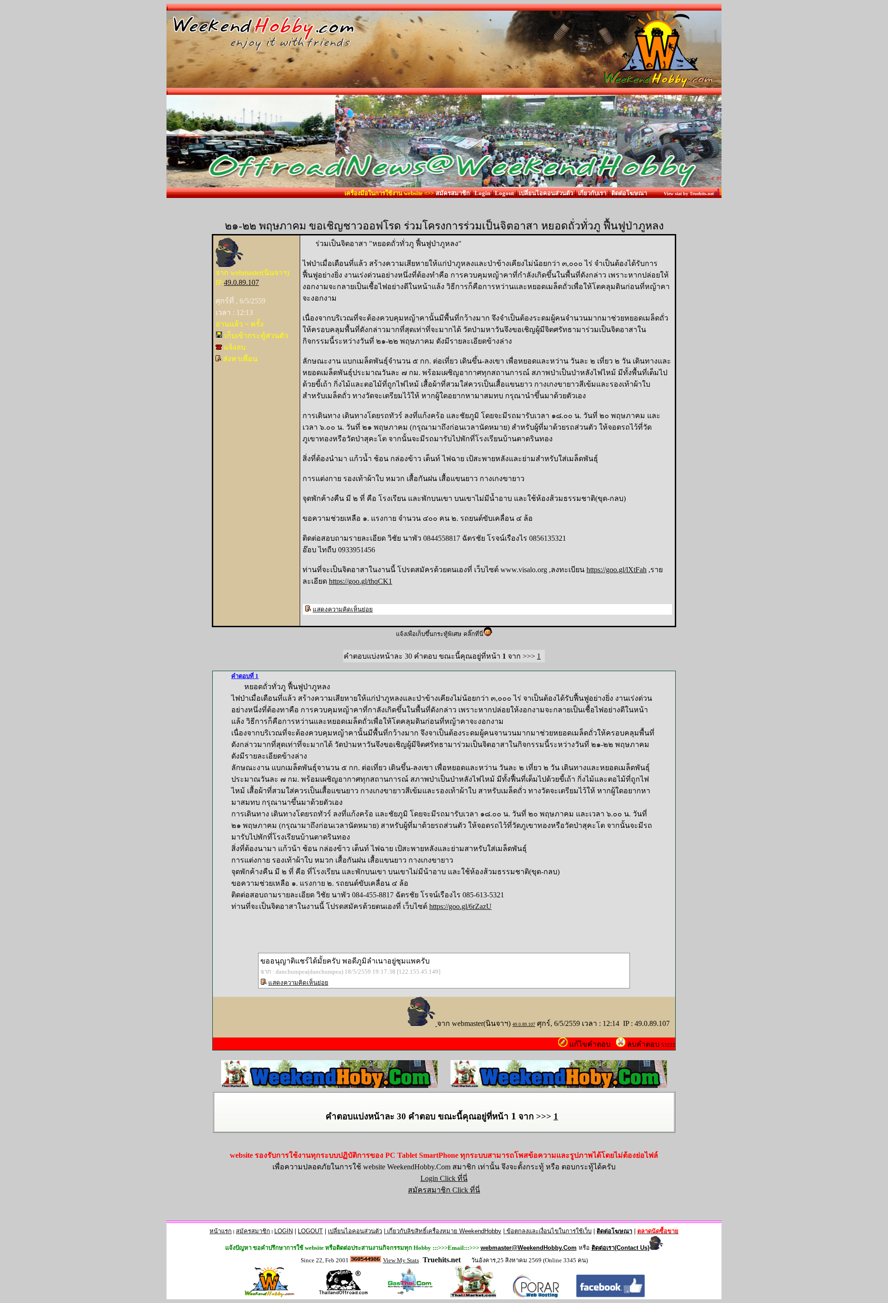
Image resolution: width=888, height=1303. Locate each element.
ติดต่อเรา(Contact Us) (620, 1247)
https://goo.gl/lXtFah (616, 570)
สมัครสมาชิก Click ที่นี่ (444, 1190)
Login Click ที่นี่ (444, 1178)
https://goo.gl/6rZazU (460, 906)
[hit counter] (365, 1260)
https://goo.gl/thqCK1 (360, 581)
